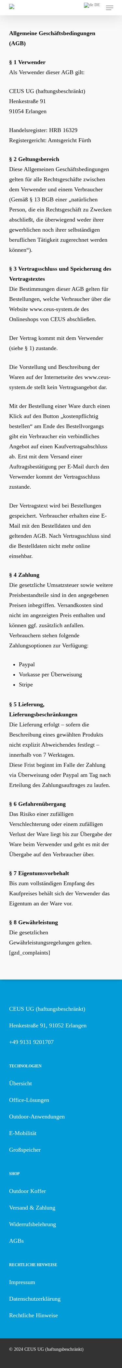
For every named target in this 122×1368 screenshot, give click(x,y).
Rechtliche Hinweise (33, 1315)
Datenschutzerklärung (35, 1298)
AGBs (16, 1241)
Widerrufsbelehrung (32, 1224)
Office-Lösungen (29, 1100)
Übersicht (20, 1083)
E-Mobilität (22, 1133)
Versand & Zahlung (32, 1207)
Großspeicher (25, 1149)
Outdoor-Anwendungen (37, 1116)
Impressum (22, 1282)
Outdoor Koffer (27, 1191)
